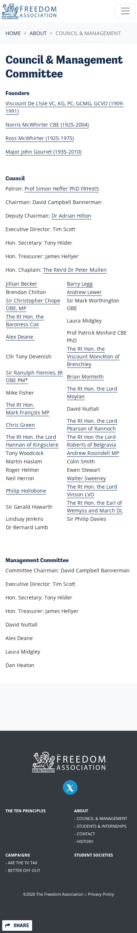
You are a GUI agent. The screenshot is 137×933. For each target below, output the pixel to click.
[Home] (28, 11)
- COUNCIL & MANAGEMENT (100, 818)
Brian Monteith (85, 376)
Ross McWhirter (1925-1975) (39, 138)
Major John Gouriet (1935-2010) (43, 151)
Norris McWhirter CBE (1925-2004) (47, 124)
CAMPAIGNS (17, 855)
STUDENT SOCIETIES (93, 855)
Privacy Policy (101, 894)
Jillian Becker (21, 283)
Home (13, 33)
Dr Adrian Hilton (71, 215)
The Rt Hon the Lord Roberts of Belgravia (91, 440)
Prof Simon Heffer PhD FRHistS (61, 188)
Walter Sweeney (86, 478)
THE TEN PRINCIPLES (25, 810)
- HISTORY (83, 841)
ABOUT (81, 810)
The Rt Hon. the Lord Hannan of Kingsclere (32, 440)
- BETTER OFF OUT (22, 870)
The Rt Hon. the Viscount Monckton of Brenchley (93, 356)
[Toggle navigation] (125, 11)
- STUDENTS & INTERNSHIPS (100, 826)
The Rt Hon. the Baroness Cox (25, 320)
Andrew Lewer (84, 292)
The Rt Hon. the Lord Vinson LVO (92, 490)
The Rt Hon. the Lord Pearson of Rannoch (92, 424)
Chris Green (20, 424)
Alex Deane (20, 336)
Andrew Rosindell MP (93, 452)
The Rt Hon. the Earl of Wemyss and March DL (95, 506)
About (38, 33)
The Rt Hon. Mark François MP (27, 408)
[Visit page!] (70, 788)
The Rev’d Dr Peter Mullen (75, 269)
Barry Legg (80, 283)
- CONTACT (84, 833)
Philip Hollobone (26, 490)
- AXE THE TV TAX (21, 862)
